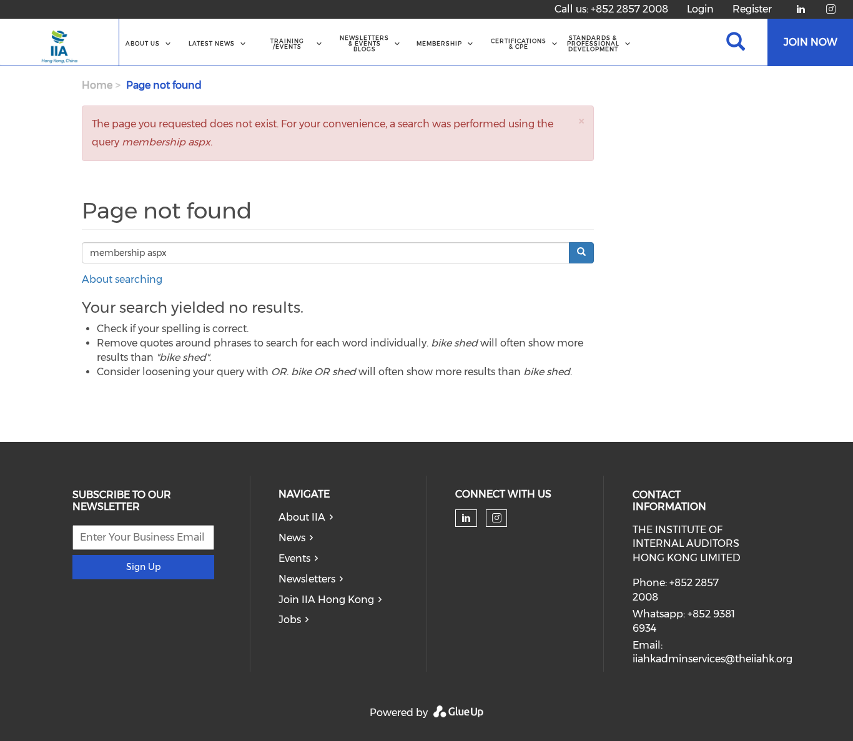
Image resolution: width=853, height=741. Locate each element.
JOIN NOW (810, 42)
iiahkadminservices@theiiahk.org (712, 659)
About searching (122, 279)
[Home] (59, 42)
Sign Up (143, 566)
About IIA (302, 517)
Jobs (290, 620)
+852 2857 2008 (629, 9)
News (292, 538)
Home (97, 85)
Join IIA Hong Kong (326, 600)
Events (294, 558)
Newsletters (307, 579)
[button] (581, 120)
